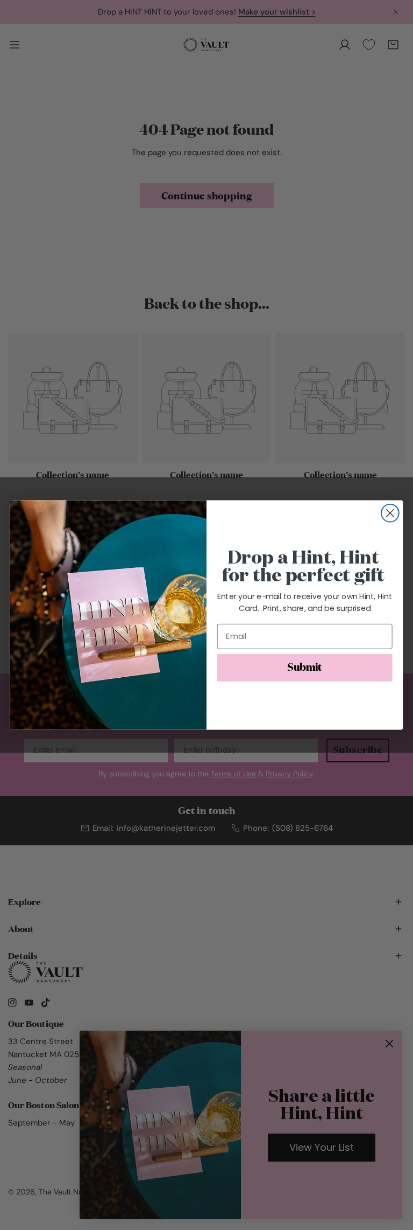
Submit (304, 668)
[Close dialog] (390, 513)
